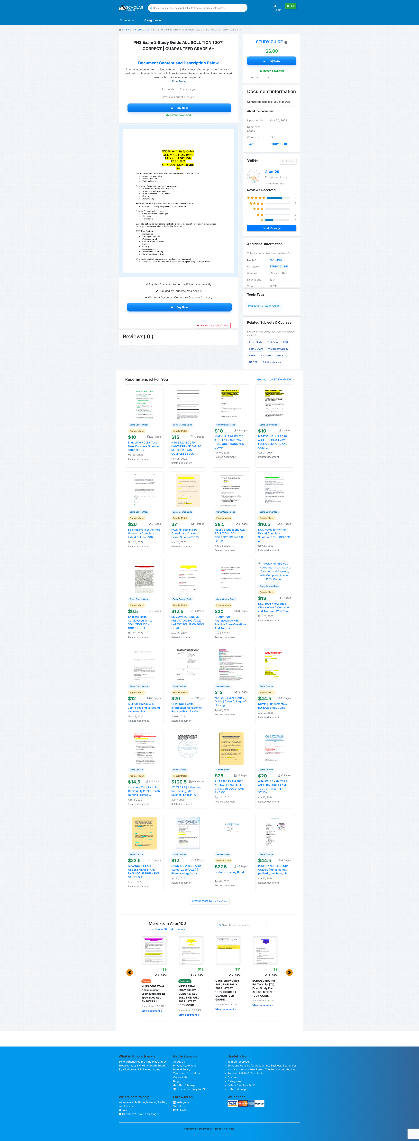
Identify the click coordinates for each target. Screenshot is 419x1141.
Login (277, 9)
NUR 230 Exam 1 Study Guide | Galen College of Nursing (230, 701)
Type (250, 144)
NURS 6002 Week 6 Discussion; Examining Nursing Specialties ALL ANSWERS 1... (153, 994)
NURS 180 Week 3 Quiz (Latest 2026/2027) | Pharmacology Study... (186, 869)
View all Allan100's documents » (167, 929)
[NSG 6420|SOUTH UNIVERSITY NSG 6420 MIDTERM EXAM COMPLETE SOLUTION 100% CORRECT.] (188, 403)
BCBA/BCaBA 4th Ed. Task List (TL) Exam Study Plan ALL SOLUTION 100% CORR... (263, 988)
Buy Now (182, 108)
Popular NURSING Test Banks (246, 1073)
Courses (125, 20)
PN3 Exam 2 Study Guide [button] (264, 305)
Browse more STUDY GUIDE (209, 900)
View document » (151, 1010)
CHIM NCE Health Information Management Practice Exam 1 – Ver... (187, 707)
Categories (151, 20)
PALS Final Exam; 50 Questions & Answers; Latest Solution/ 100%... (186, 533)
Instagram (182, 1102)
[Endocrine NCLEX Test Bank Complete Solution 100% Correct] (144, 403)
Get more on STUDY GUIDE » (275, 379)
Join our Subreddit (239, 1061)
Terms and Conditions (186, 1073)
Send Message (272, 228)
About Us (179, 1061)
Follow (289, 161)
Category (253, 266)
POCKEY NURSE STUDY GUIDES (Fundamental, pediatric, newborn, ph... (273, 869)
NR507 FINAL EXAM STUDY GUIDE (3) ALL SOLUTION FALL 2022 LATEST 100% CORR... (188, 996)
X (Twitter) (182, 1110)
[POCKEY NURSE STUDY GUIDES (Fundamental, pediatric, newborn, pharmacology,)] (274, 833)
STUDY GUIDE (142, 29)
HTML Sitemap (185, 1085)
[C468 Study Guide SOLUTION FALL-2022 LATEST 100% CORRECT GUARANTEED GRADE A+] (228, 950)
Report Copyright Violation (214, 325)
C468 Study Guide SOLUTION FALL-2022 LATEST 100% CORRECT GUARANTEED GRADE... (227, 990)
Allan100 (272, 172)
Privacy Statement (184, 1065)
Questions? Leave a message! (140, 1114)
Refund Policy (181, 1069)
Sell (293, 5)
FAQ (124, 1110)
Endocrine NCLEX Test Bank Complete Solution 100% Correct (143, 446)
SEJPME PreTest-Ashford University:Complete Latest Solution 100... (144, 533)
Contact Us (180, 1077)
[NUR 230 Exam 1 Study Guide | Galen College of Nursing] (231, 664)
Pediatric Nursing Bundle (230, 872)
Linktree (181, 1106)
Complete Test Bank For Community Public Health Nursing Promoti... (144, 791)
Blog (176, 1081)
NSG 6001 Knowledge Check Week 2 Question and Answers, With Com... (274, 607)
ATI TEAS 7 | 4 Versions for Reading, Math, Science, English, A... (186, 791)
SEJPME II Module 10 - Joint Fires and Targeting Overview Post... (144, 707)
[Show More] (178, 81)
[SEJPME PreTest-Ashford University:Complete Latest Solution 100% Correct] (144, 490)
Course (251, 260)
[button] (129, 972)
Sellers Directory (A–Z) (190, 1089)
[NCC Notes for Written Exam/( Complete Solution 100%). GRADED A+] (274, 490)
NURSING (126, 29)
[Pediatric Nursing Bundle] (231, 833)
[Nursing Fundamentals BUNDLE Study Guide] (274, 664)
